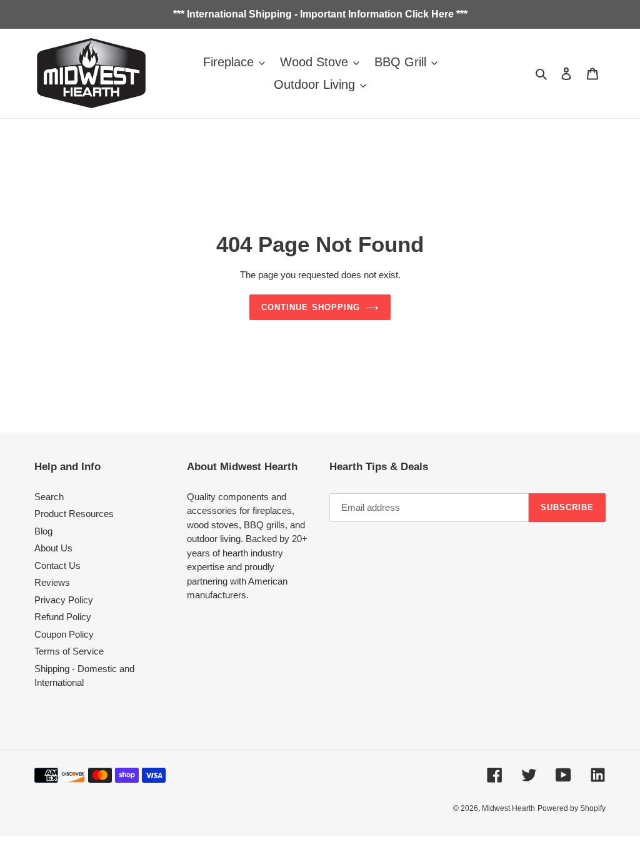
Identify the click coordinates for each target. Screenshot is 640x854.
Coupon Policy (64, 634)
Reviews (52, 582)
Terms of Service (69, 651)
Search (49, 496)
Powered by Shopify (572, 808)
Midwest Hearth (508, 808)
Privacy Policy (63, 600)
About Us (53, 548)
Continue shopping (310, 307)
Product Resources (74, 513)
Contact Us (57, 565)
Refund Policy (62, 616)
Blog (43, 531)
